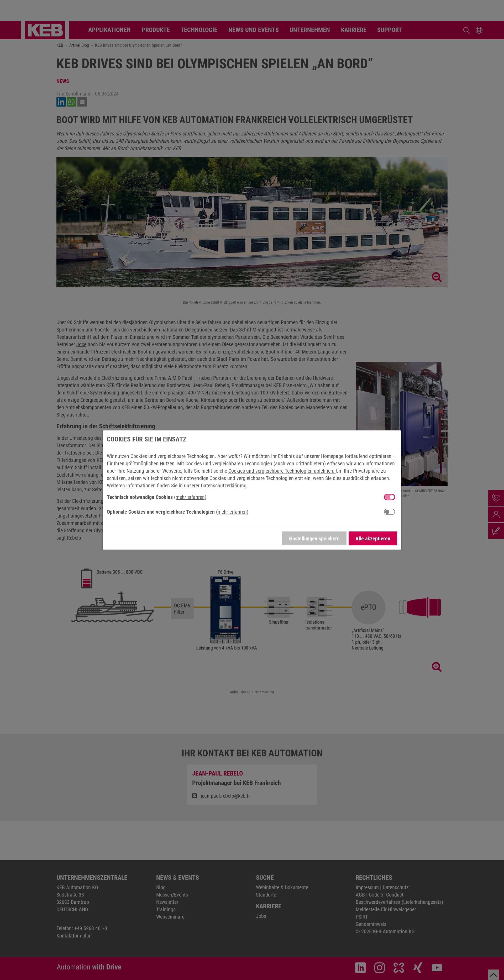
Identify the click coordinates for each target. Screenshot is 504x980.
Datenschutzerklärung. (224, 485)
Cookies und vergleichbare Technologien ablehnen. (282, 471)
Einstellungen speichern (314, 538)
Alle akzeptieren (372, 538)
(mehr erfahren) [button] (190, 497)
